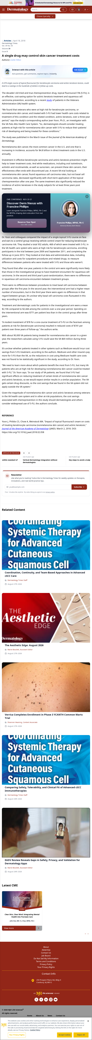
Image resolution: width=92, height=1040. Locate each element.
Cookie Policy (35, 1030)
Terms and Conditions (46, 961)
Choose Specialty (43, 16)
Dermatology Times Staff (17, 580)
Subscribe (78, 487)
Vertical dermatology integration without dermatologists (19, 461)
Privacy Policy (46, 964)
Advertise (46, 950)
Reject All (81, 1035)
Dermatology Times (9, 43)
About (46, 947)
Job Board (46, 955)
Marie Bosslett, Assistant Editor (20, 649)
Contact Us (46, 952)
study (49, 100)
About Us (40, 1015)
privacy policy (50, 492)
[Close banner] (89, 3)
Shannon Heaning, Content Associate (22, 722)
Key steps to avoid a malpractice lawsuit (64, 460)
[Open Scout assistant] (79, 10)
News (50, 1015)
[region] (46, 1028)
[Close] (88, 1021)
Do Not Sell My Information (46, 958)
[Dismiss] (87, 196)
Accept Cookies (65, 1035)
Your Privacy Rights (46, 967)
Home (29, 1015)
